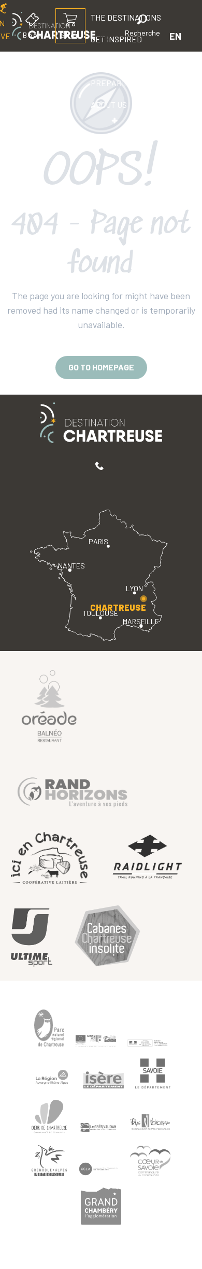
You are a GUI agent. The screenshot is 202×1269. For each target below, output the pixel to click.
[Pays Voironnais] (150, 1124)
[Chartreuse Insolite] (107, 937)
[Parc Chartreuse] (49, 1028)
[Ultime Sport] (31, 937)
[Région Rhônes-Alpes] (52, 1077)
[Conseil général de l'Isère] (103, 1079)
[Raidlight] (148, 857)
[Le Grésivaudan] (98, 1128)
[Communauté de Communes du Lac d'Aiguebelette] (98, 1169)
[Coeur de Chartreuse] (49, 1116)
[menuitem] (116, 61)
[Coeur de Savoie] (150, 1161)
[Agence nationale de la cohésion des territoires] (148, 1042)
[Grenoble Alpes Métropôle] (49, 1161)
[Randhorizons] (72, 790)
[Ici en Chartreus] (49, 857)
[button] (142, 27)
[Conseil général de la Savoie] (152, 1074)
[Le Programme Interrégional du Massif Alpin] (96, 1041)
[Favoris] (107, 35)
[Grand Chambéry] (101, 1206)
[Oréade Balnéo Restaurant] (49, 705)
